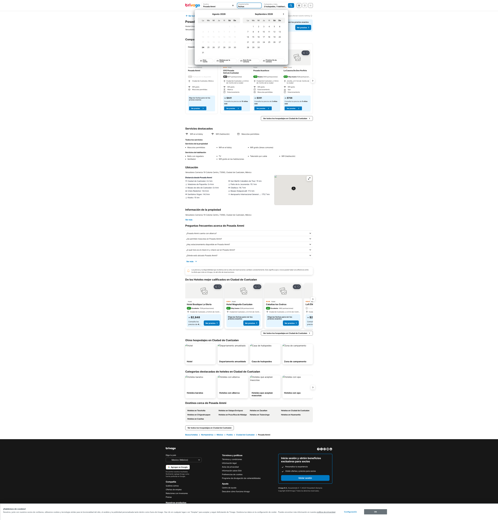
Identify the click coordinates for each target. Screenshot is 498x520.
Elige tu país (171, 455)
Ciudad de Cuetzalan (245, 435)
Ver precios (302, 27)
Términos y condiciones (232, 459)
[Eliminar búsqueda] (233, 5)
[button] (219, 5)
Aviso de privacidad (230, 467)
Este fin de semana (247, 61)
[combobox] (219, 5)
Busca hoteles (191, 435)
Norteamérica (207, 435)
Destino (206, 4)
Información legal (229, 463)
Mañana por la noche (224, 61)
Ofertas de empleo (174, 489)
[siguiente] (283, 14)
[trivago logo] (192, 5)
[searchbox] (219, 6)
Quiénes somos (172, 486)
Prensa (169, 497)
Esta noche (205, 61)
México (220, 435)
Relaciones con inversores (177, 493)
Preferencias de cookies (232, 474)
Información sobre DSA (232, 470)
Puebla (230, 435)
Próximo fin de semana (271, 61)
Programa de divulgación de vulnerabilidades (241, 478)
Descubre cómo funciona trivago (236, 491)
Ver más (188, 220)
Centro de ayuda (229, 488)
